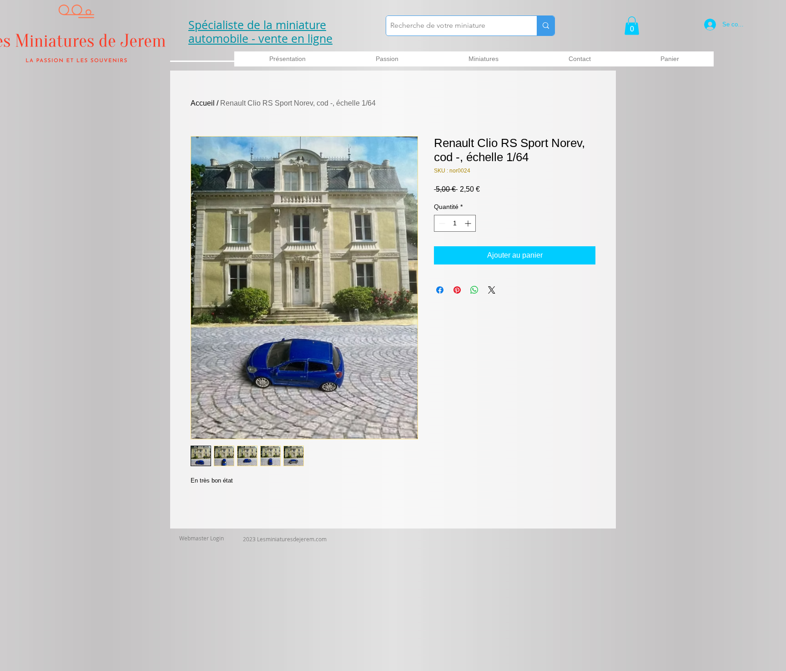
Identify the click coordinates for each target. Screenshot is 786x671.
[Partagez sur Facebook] (439, 290)
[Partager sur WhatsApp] (474, 290)
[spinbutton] (455, 223)
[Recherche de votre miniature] (545, 26)
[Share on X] (491, 290)
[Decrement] (441, 223)
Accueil (203, 103)
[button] (632, 25)
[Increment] (468, 223)
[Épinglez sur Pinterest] (457, 290)
